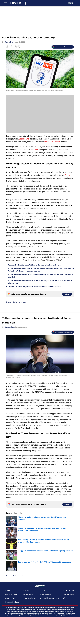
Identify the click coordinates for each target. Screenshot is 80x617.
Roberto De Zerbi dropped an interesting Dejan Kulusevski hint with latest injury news (40, 282)
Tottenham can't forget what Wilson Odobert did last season (34, 286)
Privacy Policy (45, 594)
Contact (43, 590)
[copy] (19, 46)
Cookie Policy (10, 598)
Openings (26, 590)
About (7, 590)
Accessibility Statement (49, 598)
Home (8, 302)
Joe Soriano (10, 327)
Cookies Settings (12, 602)
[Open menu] (5, 3)
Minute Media (15, 607)
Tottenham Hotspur (52, 142)
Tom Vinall (9, 42)
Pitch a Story (28, 594)
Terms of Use (68, 594)
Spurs (36, 150)
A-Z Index (67, 598)
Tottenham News (19, 302)
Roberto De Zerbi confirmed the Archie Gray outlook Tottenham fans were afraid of (40, 275)
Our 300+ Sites (69, 590)
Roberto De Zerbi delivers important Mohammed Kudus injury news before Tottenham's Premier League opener (41, 269)
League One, (24, 139)
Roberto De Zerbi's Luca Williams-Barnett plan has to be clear (35, 265)
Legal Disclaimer (29, 598)
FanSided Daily (11, 594)
